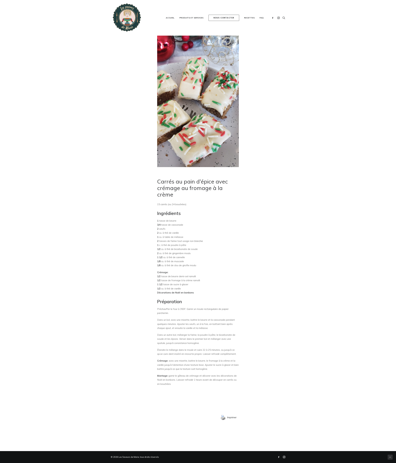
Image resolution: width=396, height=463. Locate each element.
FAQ (262, 18)
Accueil (170, 18)
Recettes (249, 18)
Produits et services (191, 18)
